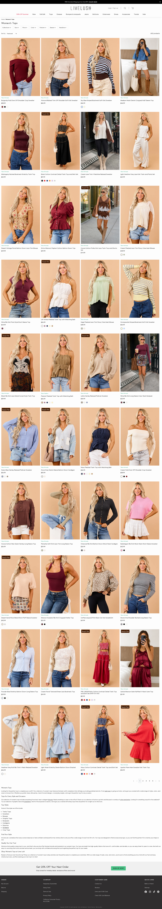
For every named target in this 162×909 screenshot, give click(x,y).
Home (2, 19)
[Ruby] (82, 700)
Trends (136, 14)
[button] (21, 94)
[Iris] (52, 180)
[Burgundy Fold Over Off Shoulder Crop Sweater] (20, 67)
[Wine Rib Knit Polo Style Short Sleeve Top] (20, 289)
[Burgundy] (2, 107)
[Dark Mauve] (45, 326)
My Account (4, 884)
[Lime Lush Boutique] (81, 8)
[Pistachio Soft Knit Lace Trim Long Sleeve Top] (60, 510)
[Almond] (84, 402)
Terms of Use (47, 891)
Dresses (59, 14)
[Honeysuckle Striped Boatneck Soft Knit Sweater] (139, 289)
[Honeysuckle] (84, 107)
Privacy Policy (47, 895)
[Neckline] (66, 27)
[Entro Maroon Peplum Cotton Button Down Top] (60, 215)
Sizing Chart (46, 887)
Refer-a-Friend (149, 884)
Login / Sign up (113, 8)
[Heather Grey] (5, 624)
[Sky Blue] (82, 107)
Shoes (116, 14)
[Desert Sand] (2, 624)
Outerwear (106, 14)
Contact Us (98, 884)
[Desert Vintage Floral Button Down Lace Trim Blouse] (20, 215)
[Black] (5, 107)
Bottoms (96, 14)
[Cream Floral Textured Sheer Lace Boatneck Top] (60, 658)
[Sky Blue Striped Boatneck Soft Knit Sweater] (100, 67)
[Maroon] (42, 624)
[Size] (18, 27)
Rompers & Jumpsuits (73, 14)
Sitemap (147, 887)
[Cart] (132, 8)
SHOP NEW (93, 2)
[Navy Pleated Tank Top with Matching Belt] (100, 437)
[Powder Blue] (2, 698)
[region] (81, 2)
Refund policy (99, 907)
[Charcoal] (82, 550)
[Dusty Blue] (87, 402)
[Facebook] (146, 892)
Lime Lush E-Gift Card (101, 891)
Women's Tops (10, 19)
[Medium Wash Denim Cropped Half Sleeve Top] (139, 67)
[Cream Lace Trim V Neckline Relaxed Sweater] (100, 141)
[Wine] (2, 328)
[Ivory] (127, 624)
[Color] (35, 27)
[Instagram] (150, 892)
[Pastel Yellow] (50, 326)
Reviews (97, 887)
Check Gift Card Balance (102, 895)
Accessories (126, 14)
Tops (51, 14)
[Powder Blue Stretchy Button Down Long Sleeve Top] (20, 658)
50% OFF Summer (22, 14)
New (34, 14)
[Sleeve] (55, 27)
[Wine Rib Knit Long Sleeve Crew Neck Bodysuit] (139, 363)
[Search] (125, 8)
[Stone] (121, 624)
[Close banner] (160, 2)
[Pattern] (46, 27)
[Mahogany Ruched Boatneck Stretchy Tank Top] (20, 141)
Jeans (87, 14)
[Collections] (10, 27)
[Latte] (82, 402)
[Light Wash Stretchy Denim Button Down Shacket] (60, 734)
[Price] (27, 27)
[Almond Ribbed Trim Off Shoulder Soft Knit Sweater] (60, 67)
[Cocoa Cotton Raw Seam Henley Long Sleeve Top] (20, 510)
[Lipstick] (45, 180)
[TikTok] (154, 892)
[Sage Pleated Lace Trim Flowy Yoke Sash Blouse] (100, 289)
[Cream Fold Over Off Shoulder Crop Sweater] (139, 437)
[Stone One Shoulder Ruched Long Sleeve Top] (139, 584)
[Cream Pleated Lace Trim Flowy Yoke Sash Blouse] (139, 215)
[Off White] (42, 326)
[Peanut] (52, 326)
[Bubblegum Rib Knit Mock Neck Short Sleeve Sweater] (139, 510)
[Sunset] (50, 180)
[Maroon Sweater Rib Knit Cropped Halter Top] (60, 584)
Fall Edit (42, 14)
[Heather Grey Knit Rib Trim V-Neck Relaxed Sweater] (20, 734)
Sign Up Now (118, 868)
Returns (3, 887)
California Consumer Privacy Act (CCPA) (51, 900)
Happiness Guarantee (50, 884)
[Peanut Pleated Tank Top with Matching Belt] (60, 363)
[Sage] (124, 254)
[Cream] (7, 107)
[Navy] (47, 180)
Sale (144, 14)
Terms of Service (91, 907)
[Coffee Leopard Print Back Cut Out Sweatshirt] (100, 584)
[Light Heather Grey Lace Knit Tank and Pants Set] (139, 141)
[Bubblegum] (121, 550)
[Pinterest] (159, 892)
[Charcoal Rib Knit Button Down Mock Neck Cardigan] (100, 510)
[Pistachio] (42, 550)
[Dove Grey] (42, 476)
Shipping (4, 891)
